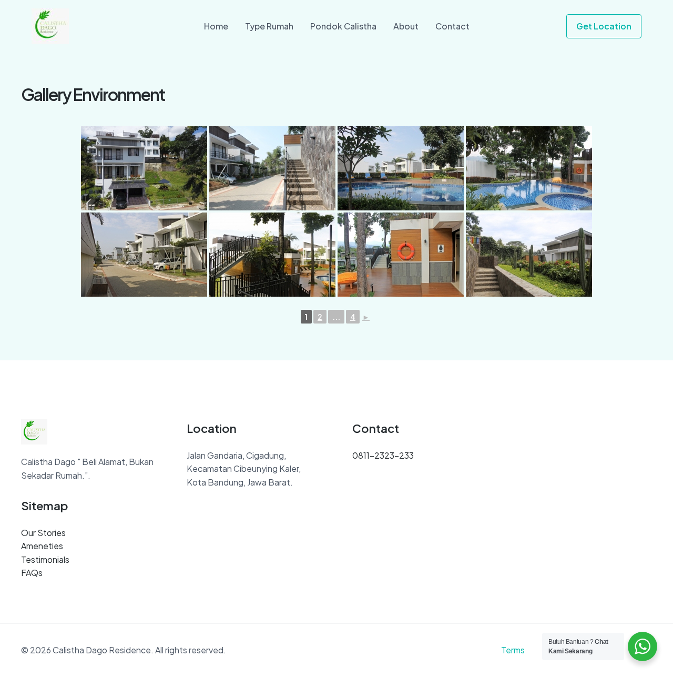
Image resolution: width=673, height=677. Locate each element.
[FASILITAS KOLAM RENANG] (401, 168)
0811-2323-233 (383, 455)
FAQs (32, 572)
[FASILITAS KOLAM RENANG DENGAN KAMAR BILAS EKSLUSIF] (272, 255)
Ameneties (42, 545)
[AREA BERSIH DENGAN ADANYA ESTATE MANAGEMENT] (272, 168)
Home (216, 26)
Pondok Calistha (343, 26)
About (406, 26)
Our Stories (43, 532)
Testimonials (45, 559)
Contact (452, 26)
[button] (603, 26)
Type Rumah (269, 26)
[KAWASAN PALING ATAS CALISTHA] (144, 255)
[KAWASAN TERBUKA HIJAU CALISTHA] (529, 255)
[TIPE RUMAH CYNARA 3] (144, 168)
